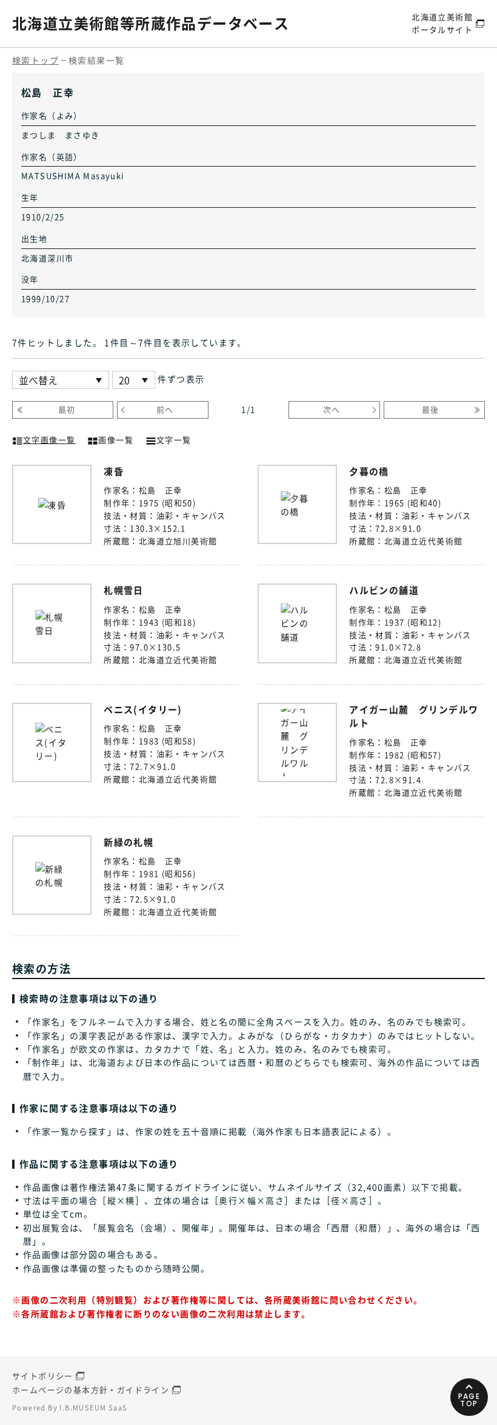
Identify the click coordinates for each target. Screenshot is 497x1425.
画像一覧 (115, 439)
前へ (165, 409)
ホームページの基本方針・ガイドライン (90, 1389)
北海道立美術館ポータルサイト (442, 23)
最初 (67, 409)
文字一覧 (174, 439)
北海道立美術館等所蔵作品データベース (150, 23)
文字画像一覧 (49, 439)
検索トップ (35, 60)
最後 (430, 409)
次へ (332, 409)
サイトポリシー (42, 1375)
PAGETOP (469, 1400)
